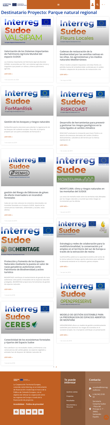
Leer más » (8, 74)
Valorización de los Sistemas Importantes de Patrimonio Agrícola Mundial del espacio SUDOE (26, 54)
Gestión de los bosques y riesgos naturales (27, 121)
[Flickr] (41, 412)
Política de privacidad (35, 404)
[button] (97, 4)
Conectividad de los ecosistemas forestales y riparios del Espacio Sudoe (27, 341)
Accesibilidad (18, 404)
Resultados (70, 400)
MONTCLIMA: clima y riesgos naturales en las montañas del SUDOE (82, 190)
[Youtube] (28, 412)
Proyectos (69, 396)
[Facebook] (16, 412)
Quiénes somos (72, 392)
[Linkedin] (34, 412)
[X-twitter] (22, 412)
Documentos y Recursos (71, 406)
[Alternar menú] (58, 5)
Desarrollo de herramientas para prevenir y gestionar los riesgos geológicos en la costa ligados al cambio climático (82, 125)
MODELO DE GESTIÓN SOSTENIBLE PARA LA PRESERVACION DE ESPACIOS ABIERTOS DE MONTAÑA (82, 317)
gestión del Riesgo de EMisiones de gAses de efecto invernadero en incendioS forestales (26, 195)
